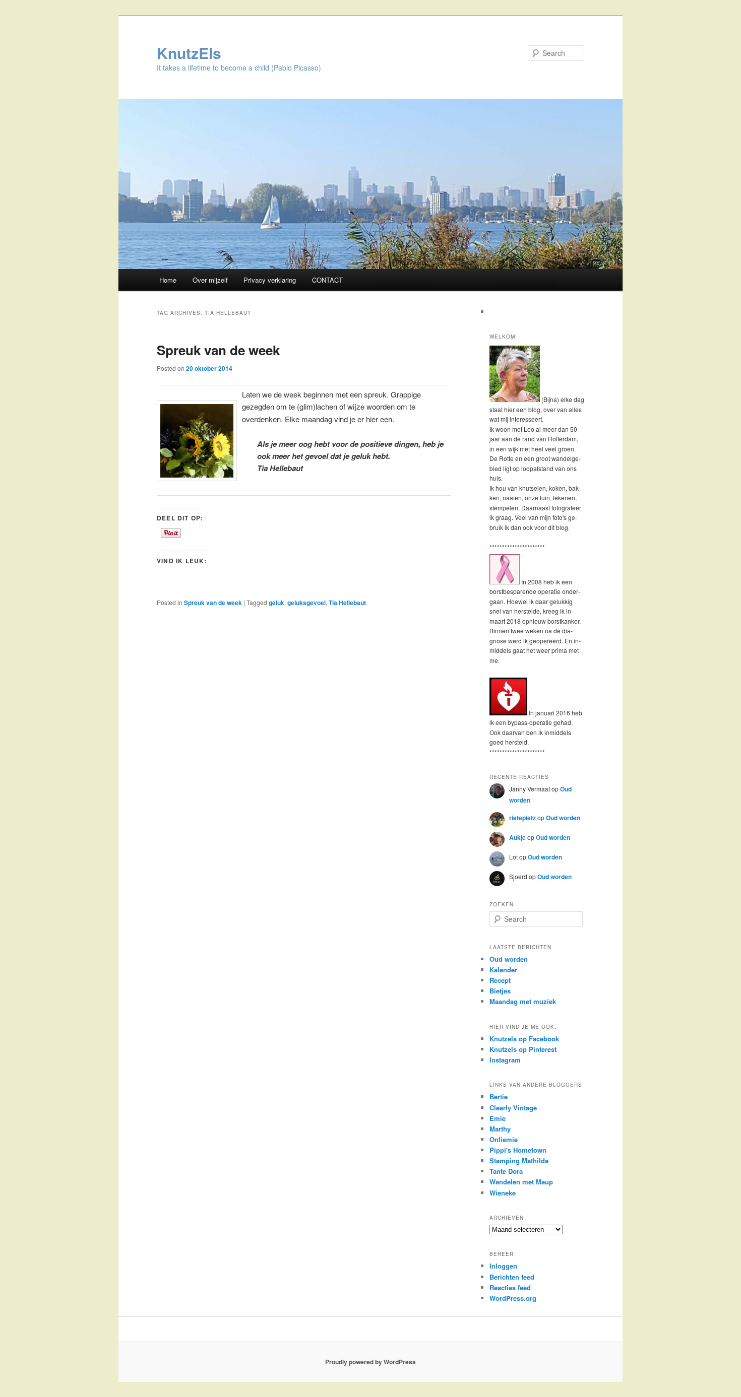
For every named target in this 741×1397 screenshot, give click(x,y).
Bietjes (500, 990)
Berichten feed (511, 1277)
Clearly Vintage (513, 1107)
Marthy (500, 1129)
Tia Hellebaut (347, 602)
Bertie (498, 1096)
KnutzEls (189, 52)
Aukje (517, 837)
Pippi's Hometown (517, 1150)
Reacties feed (510, 1287)
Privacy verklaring (269, 280)
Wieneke (502, 1193)
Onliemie (503, 1139)
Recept (500, 980)
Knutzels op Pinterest (523, 1049)
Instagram (505, 1060)
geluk (276, 602)
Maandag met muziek (522, 1001)
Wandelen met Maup (521, 1181)
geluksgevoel (306, 602)
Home (167, 280)
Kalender (503, 969)
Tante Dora (506, 1171)
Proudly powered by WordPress (370, 1361)
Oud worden (563, 817)
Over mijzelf (210, 280)
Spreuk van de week (218, 350)
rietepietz (522, 817)
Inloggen (503, 1266)
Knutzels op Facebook (524, 1038)
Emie (497, 1118)
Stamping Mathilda (518, 1160)
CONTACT (327, 280)
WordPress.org (512, 1298)
